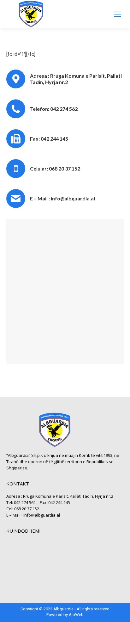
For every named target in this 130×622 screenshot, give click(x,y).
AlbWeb (76, 614)
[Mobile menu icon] (117, 14)
